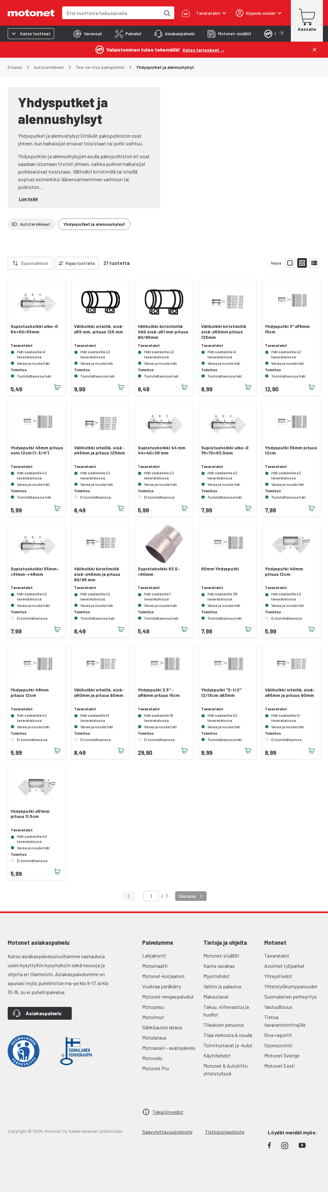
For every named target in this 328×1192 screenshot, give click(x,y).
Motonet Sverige (281, 1055)
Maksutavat (216, 996)
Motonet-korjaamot (163, 976)
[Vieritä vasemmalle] (4, 263)
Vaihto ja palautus (222, 986)
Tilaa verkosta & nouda (227, 1035)
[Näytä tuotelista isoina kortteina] (290, 263)
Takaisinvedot (167, 1112)
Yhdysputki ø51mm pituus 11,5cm (30, 814)
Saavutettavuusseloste (167, 1132)
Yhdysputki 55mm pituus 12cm (291, 450)
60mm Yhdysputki (220, 568)
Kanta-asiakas (219, 966)
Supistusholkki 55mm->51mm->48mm (35, 571)
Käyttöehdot (217, 1055)
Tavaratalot (276, 955)
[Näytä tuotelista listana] (314, 263)
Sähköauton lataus (162, 1027)
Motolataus (154, 1037)
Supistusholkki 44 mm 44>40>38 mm (161, 450)
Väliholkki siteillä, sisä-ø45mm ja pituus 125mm (99, 450)
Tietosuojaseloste (224, 1132)
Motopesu (153, 1007)
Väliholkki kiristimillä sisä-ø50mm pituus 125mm (223, 332)
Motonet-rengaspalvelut (168, 996)
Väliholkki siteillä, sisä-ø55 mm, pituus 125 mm (99, 329)
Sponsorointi (278, 1045)
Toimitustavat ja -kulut (227, 1045)
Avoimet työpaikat (284, 966)
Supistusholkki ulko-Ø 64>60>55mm (34, 329)
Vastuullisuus (278, 1007)
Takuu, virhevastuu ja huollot (226, 1010)
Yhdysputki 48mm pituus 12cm (30, 692)
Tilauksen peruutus (223, 1025)
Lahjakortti (154, 955)
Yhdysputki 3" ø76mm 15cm (287, 329)
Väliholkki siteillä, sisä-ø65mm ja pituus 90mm (290, 692)
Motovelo (152, 1058)
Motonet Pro (155, 1068)
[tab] (88, 33)
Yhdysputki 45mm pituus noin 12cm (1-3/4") (37, 450)
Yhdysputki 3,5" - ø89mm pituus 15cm (159, 692)
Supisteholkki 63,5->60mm (159, 571)
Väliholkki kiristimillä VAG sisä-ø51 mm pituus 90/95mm (163, 332)
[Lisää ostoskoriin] (57, 387)
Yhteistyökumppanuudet (290, 986)
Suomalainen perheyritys (290, 996)
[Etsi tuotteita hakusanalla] (166, 12)
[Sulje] (314, 49)
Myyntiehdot (216, 976)
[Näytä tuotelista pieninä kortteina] (302, 263)
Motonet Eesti (279, 1066)
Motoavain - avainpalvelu (168, 1048)
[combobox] (111, 13)
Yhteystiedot (278, 976)
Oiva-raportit (278, 1035)
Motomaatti (155, 966)
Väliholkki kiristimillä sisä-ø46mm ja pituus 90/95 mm (97, 574)
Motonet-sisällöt (221, 955)
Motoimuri (153, 1017)
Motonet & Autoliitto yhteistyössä (225, 1069)
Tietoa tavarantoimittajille (285, 1021)
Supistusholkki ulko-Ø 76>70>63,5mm (225, 450)
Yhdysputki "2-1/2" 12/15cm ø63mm (221, 692)
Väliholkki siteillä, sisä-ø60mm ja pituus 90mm (99, 692)
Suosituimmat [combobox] (34, 263)
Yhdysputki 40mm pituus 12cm (284, 571)
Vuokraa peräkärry (161, 986)
